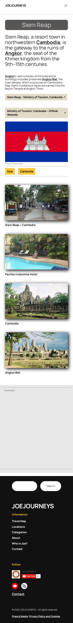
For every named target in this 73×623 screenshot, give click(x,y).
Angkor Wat (49, 79)
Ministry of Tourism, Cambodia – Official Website (32, 113)
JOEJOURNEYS (15, 5)
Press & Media (20, 616)
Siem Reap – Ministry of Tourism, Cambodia (34, 97)
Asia (10, 171)
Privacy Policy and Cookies (44, 616)
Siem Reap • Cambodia (20, 224)
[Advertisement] (36, 431)
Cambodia (48, 42)
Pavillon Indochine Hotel (21, 274)
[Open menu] (66, 6)
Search (50, 486)
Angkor (13, 53)
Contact (18, 594)
